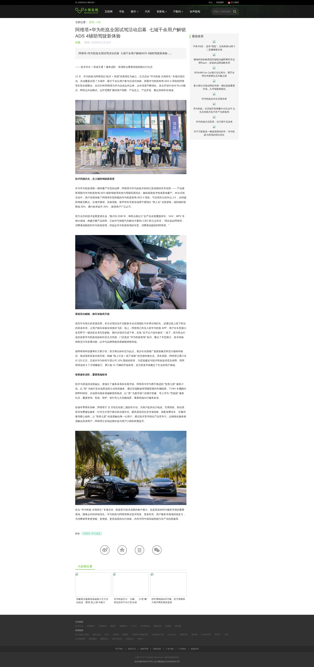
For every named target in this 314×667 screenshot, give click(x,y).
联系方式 (132, 649)
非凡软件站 (206, 634)
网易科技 (123, 626)
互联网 (109, 11)
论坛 (210, 2)
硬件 (134, 11)
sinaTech (79, 626)
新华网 (178, 626)
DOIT (106, 634)
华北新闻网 (80, 639)
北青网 (116, 634)
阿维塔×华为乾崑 (92, 533)
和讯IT (217, 634)
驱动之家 (97, 634)
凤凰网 (168, 626)
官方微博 (234, 2)
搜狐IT (113, 626)
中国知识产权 (158, 634)
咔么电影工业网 (82, 634)
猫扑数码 (93, 639)
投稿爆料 (220, 2)
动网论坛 (184, 634)
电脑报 (125, 634)
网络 (87, 42)
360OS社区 (117, 639)
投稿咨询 (195, 649)
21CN (133, 626)
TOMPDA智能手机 (140, 634)
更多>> (141, 639)
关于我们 (119, 649)
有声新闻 (195, 11)
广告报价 (182, 649)
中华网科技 (145, 626)
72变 (226, 634)
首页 (91, 22)
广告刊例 (170, 649)
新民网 (194, 634)
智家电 (161, 11)
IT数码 (177, 11)
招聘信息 (157, 649)
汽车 (147, 11)
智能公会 (130, 639)
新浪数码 (102, 626)
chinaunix (171, 634)
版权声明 (144, 649)
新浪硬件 (91, 626)
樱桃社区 (104, 639)
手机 (121, 11)
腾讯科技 (158, 626)
